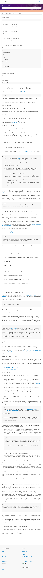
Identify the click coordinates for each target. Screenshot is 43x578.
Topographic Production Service (8, 73)
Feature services (19, 13)
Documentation (4, 561)
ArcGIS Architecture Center (27, 561)
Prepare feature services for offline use (10, 31)
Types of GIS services (6, 17)
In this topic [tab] (4, 95)
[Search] (36, 1)
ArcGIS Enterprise (7, 1)
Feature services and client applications (10, 33)
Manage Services (5, 13)
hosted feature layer (11, 367)
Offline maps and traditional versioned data (11, 38)
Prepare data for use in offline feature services (12, 117)
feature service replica (16, 122)
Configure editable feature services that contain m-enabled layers (15, 43)
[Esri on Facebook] (24, 567)
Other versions (15, 91)
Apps (3, 559)
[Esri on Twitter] (23, 567)
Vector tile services (5, 80)
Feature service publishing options (9, 29)
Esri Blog (3, 569)
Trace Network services (6, 75)
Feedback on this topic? (36, 539)
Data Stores (4, 556)
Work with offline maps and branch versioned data (12, 36)
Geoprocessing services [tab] (7, 54)
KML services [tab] (5, 59)
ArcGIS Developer (25, 558)
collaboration (16, 486)
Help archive (23, 91)
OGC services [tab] (5, 64)
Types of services (12, 13)
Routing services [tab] (6, 66)
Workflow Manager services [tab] (8, 82)
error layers (19, 158)
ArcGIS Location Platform (27, 556)
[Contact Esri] (28, 567)
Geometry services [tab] (6, 52)
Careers (3, 567)
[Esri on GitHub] (26, 567)
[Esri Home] (24, 563)
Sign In (40, 1)
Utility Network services (6, 78)
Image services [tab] (6, 57)
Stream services (5, 71)
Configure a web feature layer (11, 138)
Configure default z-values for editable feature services (13, 40)
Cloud (3, 558)
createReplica (13, 328)
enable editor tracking (31, 409)
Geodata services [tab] (6, 50)
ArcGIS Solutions (25, 559)
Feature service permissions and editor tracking (13, 45)
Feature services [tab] (6, 19)
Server (3, 554)
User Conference (5, 571)
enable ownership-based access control (10, 410)
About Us (3, 565)
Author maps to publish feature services (10, 26)
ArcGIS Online (24, 551)
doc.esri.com (30, 11)
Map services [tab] (5, 61)
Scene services (4, 68)
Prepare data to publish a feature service (10, 24)
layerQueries (35, 335)
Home (3, 551)
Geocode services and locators (7, 47)
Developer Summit (5, 572)
